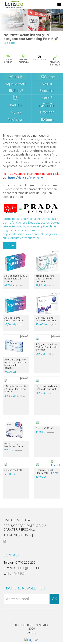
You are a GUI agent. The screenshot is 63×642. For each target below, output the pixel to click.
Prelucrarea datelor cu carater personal (25, 528)
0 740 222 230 (25, 562)
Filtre (10, 245)
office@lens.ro (27, 568)
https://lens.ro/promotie (25, 177)
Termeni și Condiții (19, 535)
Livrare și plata (17, 520)
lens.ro (18, 574)
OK (54, 599)
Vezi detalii (10, 42)
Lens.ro (31, 632)
